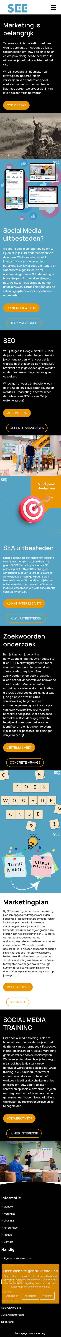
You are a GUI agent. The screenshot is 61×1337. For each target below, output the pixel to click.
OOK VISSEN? (16, 105)
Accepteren (30, 1295)
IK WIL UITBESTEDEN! (26, 618)
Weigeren (47, 1295)
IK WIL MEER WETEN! (21, 308)
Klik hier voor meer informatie (34, 1286)
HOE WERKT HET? (19, 1118)
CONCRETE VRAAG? (25, 762)
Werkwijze (9, 1213)
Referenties (10, 1227)
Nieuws (7, 1234)
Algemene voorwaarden (17, 1258)
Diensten (8, 1206)
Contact (8, 1241)
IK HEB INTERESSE (24, 1133)
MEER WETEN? (17, 413)
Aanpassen (12, 1295)
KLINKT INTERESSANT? (24, 603)
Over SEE (8, 1220)
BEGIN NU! (18, 1002)
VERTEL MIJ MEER (19, 747)
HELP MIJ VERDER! (24, 323)
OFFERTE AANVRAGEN (27, 428)
